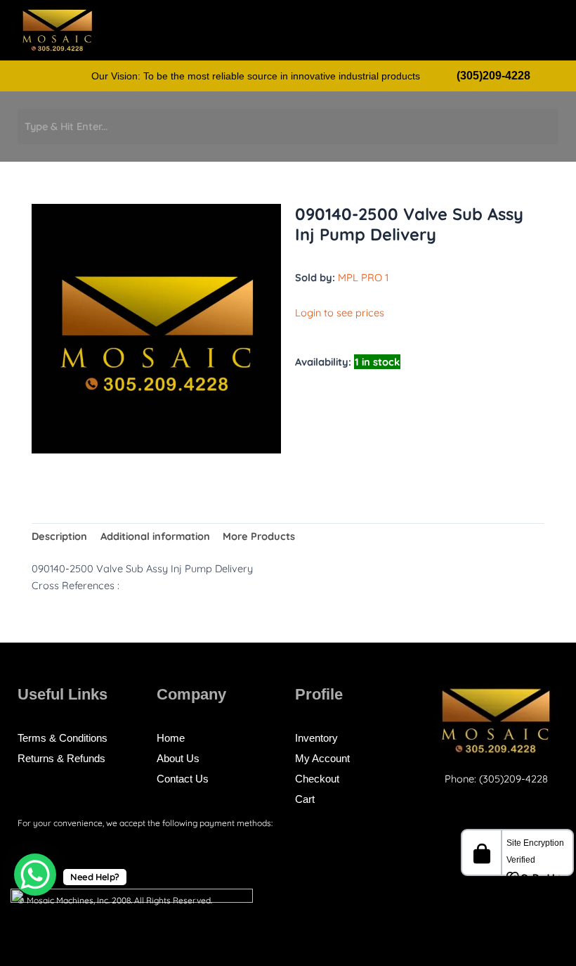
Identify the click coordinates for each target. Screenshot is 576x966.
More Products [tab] (259, 536)
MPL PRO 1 (363, 277)
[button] (502, 33)
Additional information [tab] (155, 536)
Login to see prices (339, 312)
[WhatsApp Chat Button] (35, 875)
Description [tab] (59, 536)
